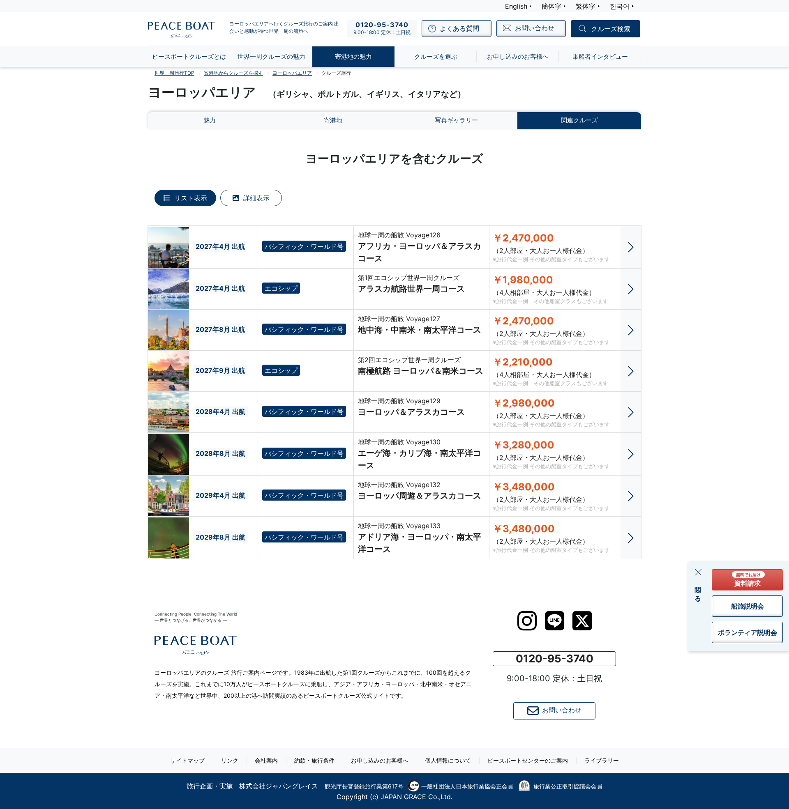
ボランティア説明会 (747, 632)
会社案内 (266, 760)
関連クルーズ (579, 120)
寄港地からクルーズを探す (233, 73)
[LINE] (554, 620)
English (516, 6)
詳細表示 (255, 198)
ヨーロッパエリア (292, 73)
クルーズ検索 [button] (610, 29)
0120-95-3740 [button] (554, 658)
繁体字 (585, 6)
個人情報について (448, 760)
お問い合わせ (561, 710)
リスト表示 (189, 198)
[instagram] (527, 621)
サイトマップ (187, 760)
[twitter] (582, 621)
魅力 (209, 120)
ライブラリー (601, 760)
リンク (229, 760)
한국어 (620, 6)
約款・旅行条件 (314, 760)
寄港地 (333, 120)
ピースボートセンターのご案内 (527, 760)
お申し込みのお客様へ (379, 760)
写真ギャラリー (456, 120)
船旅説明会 (747, 606)
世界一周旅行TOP (174, 73)
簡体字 (551, 6)
